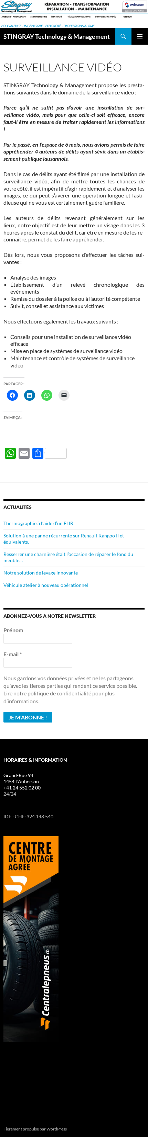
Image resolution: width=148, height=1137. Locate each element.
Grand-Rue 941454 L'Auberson (21, 778)
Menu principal (139, 36)
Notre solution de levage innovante (40, 573)
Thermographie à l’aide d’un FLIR (38, 523)
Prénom (13, 630)
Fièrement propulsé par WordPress (35, 1129)
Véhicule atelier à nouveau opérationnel (45, 585)
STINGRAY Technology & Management (56, 36)
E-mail (12, 654)
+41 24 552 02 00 (22, 788)
